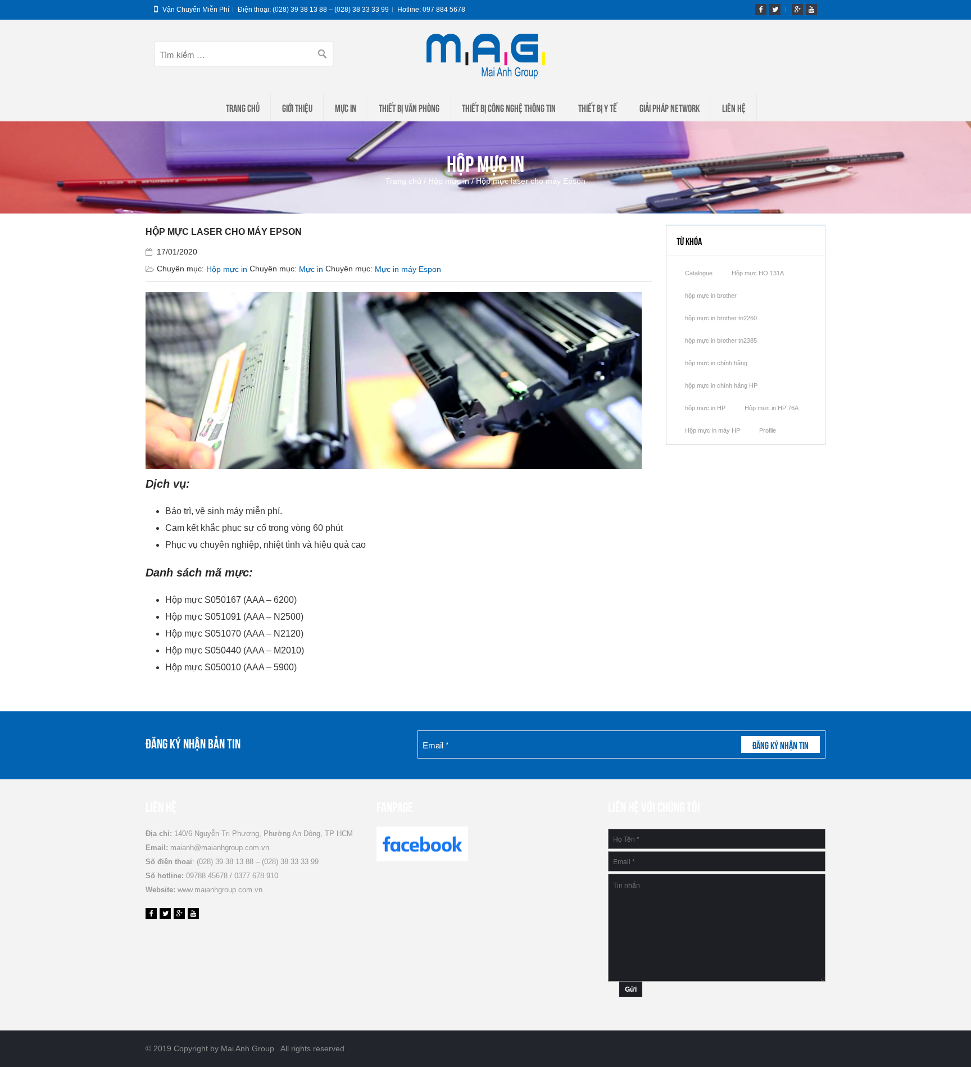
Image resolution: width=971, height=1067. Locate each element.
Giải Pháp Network (669, 107)
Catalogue (699, 273)
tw (775, 9)
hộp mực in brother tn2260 (721, 318)
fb (760, 9)
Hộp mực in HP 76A (771, 408)
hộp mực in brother (711, 295)
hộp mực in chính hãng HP (721, 385)
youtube (811, 9)
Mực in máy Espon (408, 269)
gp (797, 9)
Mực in (345, 107)
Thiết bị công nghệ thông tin (509, 107)
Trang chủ (243, 107)
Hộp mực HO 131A (758, 273)
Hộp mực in (448, 180)
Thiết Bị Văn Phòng (409, 107)
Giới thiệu (297, 107)
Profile (767, 430)
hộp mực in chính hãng (716, 363)
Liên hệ (734, 107)
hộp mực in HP (705, 408)
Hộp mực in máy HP (712, 430)
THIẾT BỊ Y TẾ (597, 107)
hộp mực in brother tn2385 (721, 340)
